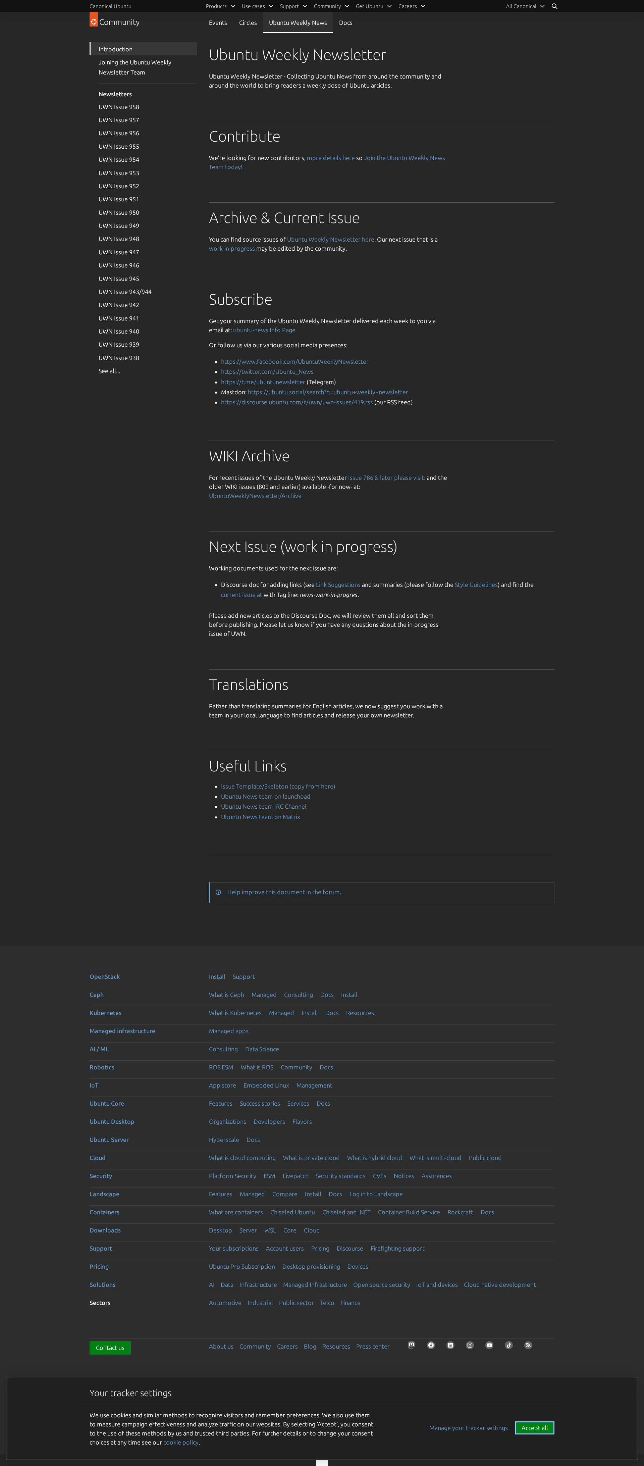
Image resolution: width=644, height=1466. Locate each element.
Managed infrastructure (122, 1030)
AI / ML (99, 1049)
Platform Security (232, 1175)
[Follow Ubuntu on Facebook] (433, 1347)
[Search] (554, 6)
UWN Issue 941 (119, 318)
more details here (331, 157)
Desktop (220, 1230)
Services (298, 1103)
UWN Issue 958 (119, 106)
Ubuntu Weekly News (298, 22)
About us (221, 1346)
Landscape (104, 1194)
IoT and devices (437, 1284)
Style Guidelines (476, 584)
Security (101, 1175)
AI (212, 1284)
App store (222, 1085)
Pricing (320, 1248)
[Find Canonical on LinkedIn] (452, 1347)
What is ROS (257, 1067)
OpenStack (105, 976)
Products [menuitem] (216, 6)
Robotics (102, 1067)
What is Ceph (226, 994)
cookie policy (181, 1442)
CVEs (379, 1175)
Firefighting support (398, 1248)
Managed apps (229, 1030)
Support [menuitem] (289, 6)
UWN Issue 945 (119, 278)
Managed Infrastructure (315, 1284)
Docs (346, 22)
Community (296, 1067)
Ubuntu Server (109, 1139)
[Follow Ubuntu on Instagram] (472, 1347)
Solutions (102, 1284)
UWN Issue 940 (119, 331)
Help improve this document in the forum (283, 892)
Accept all (535, 1427)
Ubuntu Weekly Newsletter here (330, 239)
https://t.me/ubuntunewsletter (263, 381)
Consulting (298, 994)
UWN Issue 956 (119, 133)
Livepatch (296, 1175)
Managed (264, 994)
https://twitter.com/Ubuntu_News (267, 371)
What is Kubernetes (235, 1012)
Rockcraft (460, 1212)
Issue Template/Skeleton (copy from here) (278, 786)
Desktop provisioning (311, 1266)
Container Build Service (409, 1212)
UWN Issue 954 (119, 159)
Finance (350, 1302)
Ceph (97, 994)
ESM (269, 1175)
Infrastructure (258, 1284)
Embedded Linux (266, 1085)
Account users (285, 1248)
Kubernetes (105, 1012)
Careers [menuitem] (407, 6)
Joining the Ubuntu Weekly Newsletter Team (135, 67)
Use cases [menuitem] (253, 6)
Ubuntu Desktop (112, 1121)
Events (218, 22)
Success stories (260, 1103)
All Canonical (521, 6)
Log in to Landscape (376, 1194)
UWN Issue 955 (119, 146)
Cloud (98, 1157)
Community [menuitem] (327, 6)
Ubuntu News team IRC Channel (264, 806)
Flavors (302, 1121)
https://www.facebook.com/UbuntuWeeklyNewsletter (295, 361)
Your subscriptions (234, 1248)
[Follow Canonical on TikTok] (511, 1347)
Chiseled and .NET (346, 1212)
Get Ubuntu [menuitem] (369, 6)
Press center (373, 1346)
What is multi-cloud (436, 1157)
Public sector (296, 1302)
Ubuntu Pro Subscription (242, 1266)
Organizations (227, 1121)
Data (227, 1284)
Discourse (350, 1248)
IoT (94, 1085)
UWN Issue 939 (119, 344)
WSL (270, 1230)
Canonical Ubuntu (110, 6)
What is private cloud (311, 1157)
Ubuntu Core (107, 1103)
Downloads (105, 1230)
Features (220, 1103)
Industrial (260, 1302)
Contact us (110, 1347)
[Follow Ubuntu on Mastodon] (414, 1347)
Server (248, 1230)
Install (217, 976)
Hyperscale (224, 1139)
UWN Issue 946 (119, 265)
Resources (360, 1012)
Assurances (437, 1175)
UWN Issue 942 (119, 304)
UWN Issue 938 (119, 357)
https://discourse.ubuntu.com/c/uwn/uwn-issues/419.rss (297, 402)
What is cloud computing (242, 1157)
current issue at (241, 594)
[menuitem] (525, 6)
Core (290, 1230)
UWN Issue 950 (119, 212)
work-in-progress (232, 248)
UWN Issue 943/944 (125, 291)
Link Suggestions (338, 584)
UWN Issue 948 (119, 238)
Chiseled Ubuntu (292, 1212)
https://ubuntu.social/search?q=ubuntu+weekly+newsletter (328, 392)
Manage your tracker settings (468, 1427)
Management (314, 1085)
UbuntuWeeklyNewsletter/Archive (255, 495)
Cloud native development (500, 1284)
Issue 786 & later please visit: (386, 477)
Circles (248, 22)
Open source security (381, 1284)
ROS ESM (221, 1067)
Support (244, 976)
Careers (287, 1346)
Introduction (115, 49)
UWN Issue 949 (119, 225)
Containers (104, 1212)
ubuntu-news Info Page (264, 329)
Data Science (262, 1049)
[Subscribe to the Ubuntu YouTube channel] (491, 1347)
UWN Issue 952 (119, 186)
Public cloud (485, 1157)
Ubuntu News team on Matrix (260, 816)
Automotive (225, 1302)
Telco (327, 1302)
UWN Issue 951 (119, 199)
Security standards (341, 1175)
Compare (285, 1194)
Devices (357, 1266)
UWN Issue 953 (119, 172)
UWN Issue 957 (119, 119)
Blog (310, 1346)
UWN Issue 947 (119, 252)
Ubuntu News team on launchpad (266, 796)
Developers (269, 1121)
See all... (109, 370)
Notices (404, 1175)
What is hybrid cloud (374, 1157)
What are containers (236, 1212)
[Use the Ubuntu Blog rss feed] (530, 1347)
